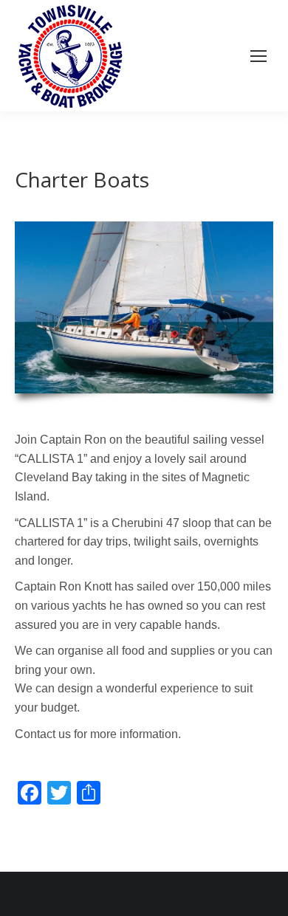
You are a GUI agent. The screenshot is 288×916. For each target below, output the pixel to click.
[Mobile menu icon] (258, 56)
